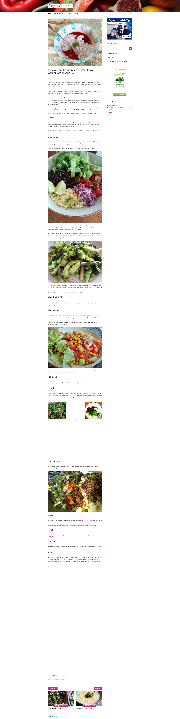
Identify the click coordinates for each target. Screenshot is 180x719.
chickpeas (58, 679)
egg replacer (99, 382)
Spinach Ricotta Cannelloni (83, 561)
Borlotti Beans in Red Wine (83, 292)
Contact (68, 13)
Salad (56, 705)
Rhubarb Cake (59, 383)
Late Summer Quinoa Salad (62, 548)
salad (76, 397)
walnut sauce (74, 468)
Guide (50, 77)
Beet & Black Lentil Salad (55, 708)
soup (97, 395)
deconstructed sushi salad (74, 559)
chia (54, 679)
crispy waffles (73, 372)
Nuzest (61, 109)
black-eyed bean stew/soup (71, 287)
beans (51, 679)
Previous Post (53, 688)
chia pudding (53, 302)
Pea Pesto (79, 535)
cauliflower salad (84, 315)
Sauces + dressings (63, 705)
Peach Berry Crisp (72, 525)
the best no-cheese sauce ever (57, 563)
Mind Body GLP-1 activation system (65, 88)
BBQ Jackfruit (112, 112)
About (76, 13)
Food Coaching (58, 13)
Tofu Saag (92, 561)
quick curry (86, 395)
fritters (76, 322)
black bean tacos (86, 144)
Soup (94, 705)
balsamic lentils (57, 397)
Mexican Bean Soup (61, 292)
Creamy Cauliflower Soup (84, 708)
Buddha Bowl (90, 548)
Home (49, 13)
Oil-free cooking (87, 705)
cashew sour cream (64, 468)
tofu (65, 679)
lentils (62, 679)
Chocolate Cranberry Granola (85, 520)
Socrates (55, 716)
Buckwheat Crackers (82, 383)
